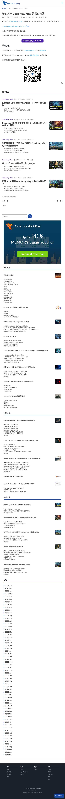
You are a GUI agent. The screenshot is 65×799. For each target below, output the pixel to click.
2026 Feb (8, 602)
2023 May (9, 681)
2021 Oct (8, 697)
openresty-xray (17, 8)
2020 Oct (8, 725)
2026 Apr (8, 596)
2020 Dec (8, 719)
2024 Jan (8, 659)
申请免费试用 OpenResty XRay (32, 41)
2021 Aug (8, 703)
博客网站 (43, 50)
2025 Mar (8, 632)
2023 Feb (8, 686)
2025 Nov (8, 610)
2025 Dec (8, 607)
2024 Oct (8, 635)
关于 (8, 769)
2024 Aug (8, 640)
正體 (32, 792)
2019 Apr (8, 749)
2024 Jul (8, 643)
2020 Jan (8, 744)
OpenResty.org (24, 772)
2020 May (9, 738)
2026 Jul (8, 588)
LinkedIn (50, 769)
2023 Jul (8, 676)
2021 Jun (8, 706)
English (36, 792)
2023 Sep (8, 670)
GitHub (22, 774)
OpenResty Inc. (29, 50)
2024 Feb (8, 656)
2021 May (8, 708)
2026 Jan (8, 604)
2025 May (8, 626)
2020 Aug (8, 730)
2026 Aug (8, 585)
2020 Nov (8, 722)
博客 (8, 776)
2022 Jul (8, 689)
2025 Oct (8, 613)
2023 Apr (8, 684)
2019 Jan (8, 752)
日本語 (40, 792)
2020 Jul (8, 733)
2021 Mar (8, 714)
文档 (35, 769)
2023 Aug (8, 673)
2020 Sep (8, 727)
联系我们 (9, 772)
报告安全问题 (32, 790)
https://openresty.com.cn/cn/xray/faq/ (15, 26)
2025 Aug (8, 618)
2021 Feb (8, 716)
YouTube (50, 774)
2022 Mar (8, 695)
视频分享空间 (34, 55)
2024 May (9, 648)
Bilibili (49, 772)
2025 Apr (8, 629)
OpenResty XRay (16, 21)
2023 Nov (8, 665)
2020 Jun (8, 736)
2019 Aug (8, 747)
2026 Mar (8, 599)
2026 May (8, 594)
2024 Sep (8, 637)
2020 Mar (8, 741)
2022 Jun (8, 692)
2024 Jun (8, 646)
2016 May (8, 755)
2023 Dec (8, 662)
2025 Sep (8, 615)
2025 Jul (8, 621)
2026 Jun (8, 591)
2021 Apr (8, 711)
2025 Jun (8, 624)
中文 (29, 792)
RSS (49, 779)
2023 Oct (8, 667)
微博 (49, 776)
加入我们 (9, 774)
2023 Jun (8, 678)
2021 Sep (8, 700)
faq (26, 8)
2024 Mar (8, 654)
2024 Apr (8, 651)
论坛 (21, 769)
